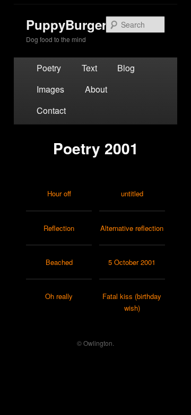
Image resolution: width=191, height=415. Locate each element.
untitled (132, 193)
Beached (59, 262)
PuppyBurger (66, 24)
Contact (51, 110)
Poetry (49, 68)
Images (50, 89)
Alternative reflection (131, 228)
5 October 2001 (131, 262)
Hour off (59, 193)
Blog (126, 68)
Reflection (59, 228)
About (96, 89)
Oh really (59, 296)
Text (89, 68)
